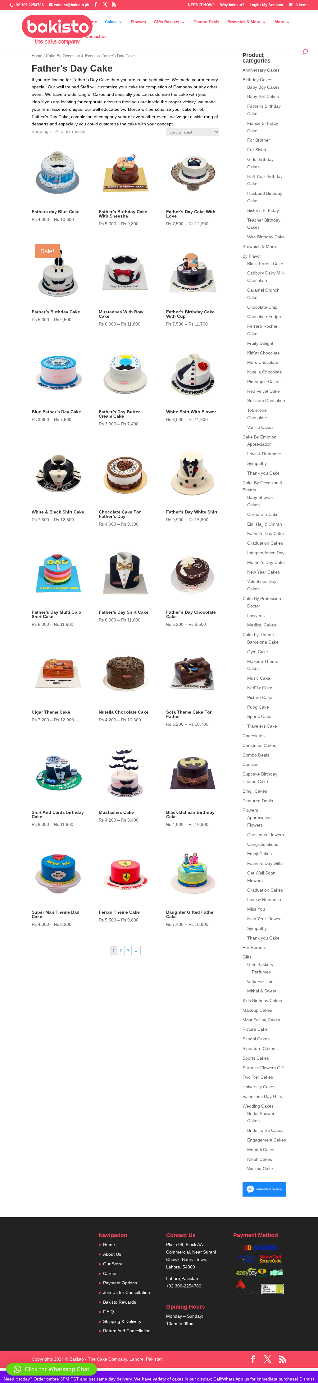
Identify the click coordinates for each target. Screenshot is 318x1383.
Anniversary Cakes (261, 70)
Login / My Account (266, 5)
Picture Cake (259, 697)
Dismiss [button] (307, 1378)
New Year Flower (264, 918)
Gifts (247, 956)
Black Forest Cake (265, 263)
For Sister (256, 149)
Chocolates (254, 735)
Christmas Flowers (265, 834)
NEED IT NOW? (201, 5)
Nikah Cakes (259, 1159)
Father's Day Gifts (265, 863)
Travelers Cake (262, 726)
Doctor (253, 605)
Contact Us (96, 37)
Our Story (112, 1263)
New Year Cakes (263, 572)
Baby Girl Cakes (263, 96)
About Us (112, 1254)
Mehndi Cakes (261, 1149)
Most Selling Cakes (261, 1019)
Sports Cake (259, 716)
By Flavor (252, 256)
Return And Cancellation (127, 1330)
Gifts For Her (260, 981)
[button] (51, 1369)
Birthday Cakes (257, 79)
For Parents (254, 947)
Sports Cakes (256, 1058)
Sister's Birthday (263, 210)
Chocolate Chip (262, 307)
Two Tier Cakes (258, 1077)
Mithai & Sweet (261, 990)
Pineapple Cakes (263, 381)
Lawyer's (256, 615)
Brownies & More (243, 22)
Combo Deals (206, 22)
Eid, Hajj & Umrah (264, 524)
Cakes (110, 22)
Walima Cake (260, 1168)
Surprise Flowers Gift (263, 1067)
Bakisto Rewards (119, 1302)
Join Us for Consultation (126, 1292)
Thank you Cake (263, 473)
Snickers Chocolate (266, 400)
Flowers (138, 22)
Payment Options (120, 1282)
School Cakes (256, 1038)
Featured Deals (258, 800)
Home (91, 22)
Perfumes (261, 971)
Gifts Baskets (166, 22)
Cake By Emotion (259, 436)
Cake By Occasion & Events (72, 56)
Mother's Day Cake (266, 562)
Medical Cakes (261, 624)
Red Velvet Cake (263, 391)
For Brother (258, 140)
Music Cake (258, 678)
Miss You (256, 909)
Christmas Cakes (259, 745)
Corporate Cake (263, 514)
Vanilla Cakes (260, 427)
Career (110, 1273)
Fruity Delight (260, 343)
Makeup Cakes (257, 1010)
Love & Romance (264, 453)
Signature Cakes (259, 1048)
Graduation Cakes (265, 543)
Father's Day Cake (265, 533)
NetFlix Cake (259, 687)
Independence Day (265, 552)
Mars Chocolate (262, 362)
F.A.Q (108, 1311)
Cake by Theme (258, 634)
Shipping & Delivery (122, 1321)
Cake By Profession (262, 598)
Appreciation (259, 444)
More (279, 22)
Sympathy (257, 463)
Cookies (250, 764)
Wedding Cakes (258, 1106)
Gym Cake (257, 651)
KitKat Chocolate (263, 352)
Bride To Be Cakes (265, 1130)
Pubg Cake (258, 707)
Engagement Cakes (266, 1139)
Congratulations (262, 844)
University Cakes (259, 1086)
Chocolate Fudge (264, 316)
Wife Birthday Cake (266, 236)
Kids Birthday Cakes (262, 1000)
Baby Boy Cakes (263, 87)
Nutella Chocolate (264, 371)
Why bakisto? (232, 5)
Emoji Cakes (255, 791)
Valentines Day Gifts (262, 1096)
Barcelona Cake (263, 642)
